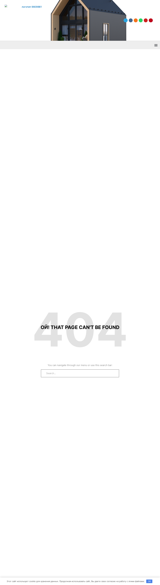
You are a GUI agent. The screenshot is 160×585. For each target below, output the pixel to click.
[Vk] (131, 20)
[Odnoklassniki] (136, 20)
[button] (155, 45)
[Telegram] (126, 20)
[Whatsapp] (141, 20)
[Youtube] (146, 20)
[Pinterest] (151, 20)
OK (149, 581)
